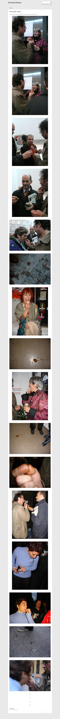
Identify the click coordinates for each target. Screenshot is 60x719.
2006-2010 (11, 709)
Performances (15, 709)
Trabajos (51, 4)
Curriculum (47, 4)
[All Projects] (45, 8)
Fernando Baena (14, 2)
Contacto (43, 4)
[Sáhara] (48, 8)
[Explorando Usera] (50, 8)
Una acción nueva (15, 12)
